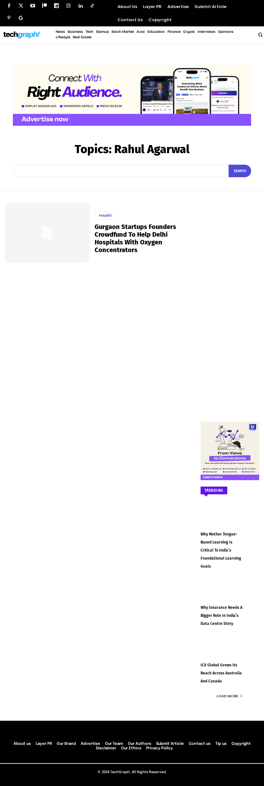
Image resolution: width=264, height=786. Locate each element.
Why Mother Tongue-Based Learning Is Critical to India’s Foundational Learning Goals (221, 550)
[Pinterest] (9, 18)
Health (105, 215)
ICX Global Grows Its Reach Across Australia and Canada (221, 673)
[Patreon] (44, 6)
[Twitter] (20, 6)
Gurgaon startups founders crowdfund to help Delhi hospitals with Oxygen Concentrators (135, 238)
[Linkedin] (80, 6)
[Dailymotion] (56, 6)
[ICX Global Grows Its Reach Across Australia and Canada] (230, 652)
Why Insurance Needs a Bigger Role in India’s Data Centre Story (221, 615)
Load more (227, 696)
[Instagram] (68, 6)
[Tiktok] (92, 6)
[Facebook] (9, 6)
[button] (260, 34)
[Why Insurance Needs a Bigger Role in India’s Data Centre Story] (230, 594)
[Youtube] (32, 6)
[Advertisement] (230, 299)
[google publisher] (20, 18)
